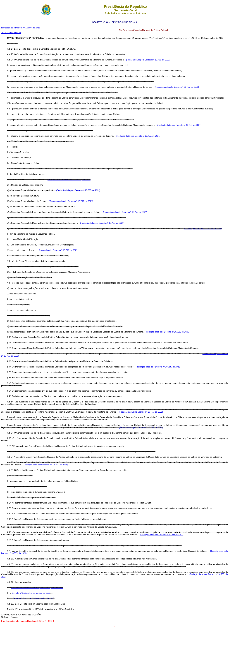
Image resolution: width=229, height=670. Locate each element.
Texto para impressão (11, 32)
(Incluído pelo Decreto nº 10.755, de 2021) (203, 228)
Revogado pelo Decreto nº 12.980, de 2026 (20, 28)
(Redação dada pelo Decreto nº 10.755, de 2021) (148, 60)
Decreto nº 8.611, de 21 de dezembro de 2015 (33, 598)
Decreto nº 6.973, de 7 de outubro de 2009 (31, 593)
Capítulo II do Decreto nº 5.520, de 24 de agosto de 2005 (37, 587)
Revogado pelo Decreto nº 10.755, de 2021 (58, 250)
